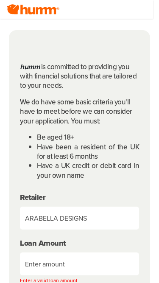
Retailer (32, 197)
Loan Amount (43, 243)
